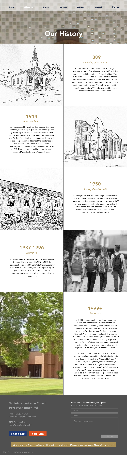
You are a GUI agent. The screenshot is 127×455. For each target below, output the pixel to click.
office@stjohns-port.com (25, 417)
